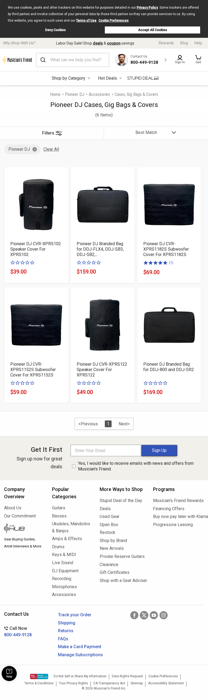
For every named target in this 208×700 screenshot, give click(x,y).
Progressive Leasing (173, 524)
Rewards (166, 43)
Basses (59, 516)
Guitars (58, 507)
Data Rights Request (127, 676)
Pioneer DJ (74, 94)
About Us (12, 507)
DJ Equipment (65, 570)
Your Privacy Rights (73, 683)
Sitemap (137, 683)
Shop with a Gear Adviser (122, 580)
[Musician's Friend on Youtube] (154, 615)
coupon (114, 43)
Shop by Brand (113, 540)
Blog (184, 43)
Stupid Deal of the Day (121, 500)
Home (55, 94)
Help (198, 43)
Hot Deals (107, 78)
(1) (171, 263)
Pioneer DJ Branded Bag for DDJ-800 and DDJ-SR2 (168, 367)
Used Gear (109, 516)
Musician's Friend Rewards (178, 500)
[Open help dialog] (9, 673)
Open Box (109, 524)
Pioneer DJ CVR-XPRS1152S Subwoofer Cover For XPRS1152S (33, 370)
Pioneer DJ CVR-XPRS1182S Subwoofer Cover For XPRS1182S (166, 249)
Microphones (64, 586)
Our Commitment (20, 516)
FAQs (63, 638)
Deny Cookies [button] (55, 30)
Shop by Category (68, 78)
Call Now (18, 631)
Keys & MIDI (64, 554)
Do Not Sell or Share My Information (80, 676)
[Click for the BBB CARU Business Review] (39, 676)
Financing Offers (168, 508)
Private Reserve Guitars (122, 556)
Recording (61, 578)
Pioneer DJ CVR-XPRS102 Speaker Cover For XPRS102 (35, 249)
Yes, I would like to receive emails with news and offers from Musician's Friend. (136, 466)
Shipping (66, 622)
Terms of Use (86, 20)
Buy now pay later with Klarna (178, 516)
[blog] (24, 529)
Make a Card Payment (79, 646)
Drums (58, 546)
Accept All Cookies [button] (152, 30)
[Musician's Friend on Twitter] (144, 615)
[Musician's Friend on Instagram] (163, 615)
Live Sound (62, 562)
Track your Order (74, 614)
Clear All (51, 149)
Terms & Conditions (39, 683)
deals (98, 43)
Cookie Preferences (114, 20)
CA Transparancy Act (109, 683)
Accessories (99, 94)
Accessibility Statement (166, 683)
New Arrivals (112, 548)
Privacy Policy (147, 7)
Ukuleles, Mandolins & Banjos (71, 527)
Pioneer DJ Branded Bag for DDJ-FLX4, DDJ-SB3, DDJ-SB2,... (100, 249)
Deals (105, 508)
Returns (65, 630)
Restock (107, 532)
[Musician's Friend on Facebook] (134, 615)
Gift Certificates (114, 572)
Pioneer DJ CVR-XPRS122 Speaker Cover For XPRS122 (102, 370)
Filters (48, 133)
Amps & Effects (67, 538)
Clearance (109, 564)
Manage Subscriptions (80, 654)
